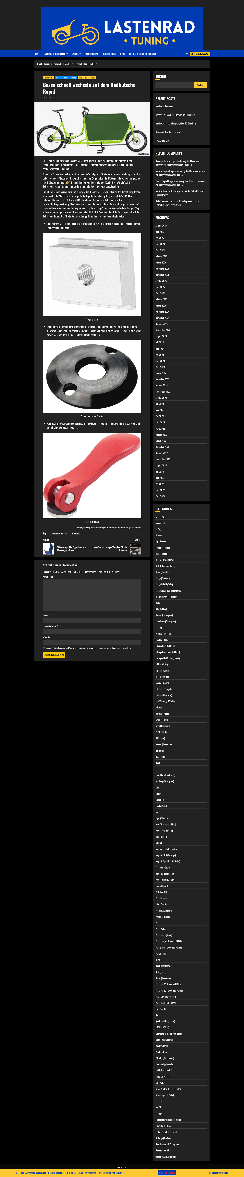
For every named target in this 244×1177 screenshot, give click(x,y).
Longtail (158, 843)
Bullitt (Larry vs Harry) (165, 566)
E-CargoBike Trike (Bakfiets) (167, 652)
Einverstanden (167, 1173)
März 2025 (160, 293)
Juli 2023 (159, 404)
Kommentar (49, 576)
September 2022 (162, 459)
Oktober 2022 (161, 453)
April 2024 (160, 361)
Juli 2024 (159, 342)
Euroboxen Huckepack (164, 106)
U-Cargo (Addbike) (163, 1138)
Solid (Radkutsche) (163, 1070)
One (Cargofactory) (163, 966)
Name (46, 615)
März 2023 (160, 428)
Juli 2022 (159, 471)
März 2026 (160, 250)
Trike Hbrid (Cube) (163, 1126)
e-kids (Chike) (161, 664)
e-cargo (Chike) (162, 640)
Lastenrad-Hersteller (55, 53)
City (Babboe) (161, 609)
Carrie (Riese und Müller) (166, 597)
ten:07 (158, 1107)
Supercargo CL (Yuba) (164, 1095)
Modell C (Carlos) (162, 916)
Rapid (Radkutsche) (87, 77)
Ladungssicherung (56, 533)
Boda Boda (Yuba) (162, 547)
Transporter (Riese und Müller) (168, 1119)
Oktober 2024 (161, 324)
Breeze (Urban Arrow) (164, 560)
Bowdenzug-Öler (162, 140)
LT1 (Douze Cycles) (163, 867)
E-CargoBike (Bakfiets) (165, 646)
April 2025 (160, 287)
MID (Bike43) (161, 892)
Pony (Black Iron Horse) (165, 1003)
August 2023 (161, 398)
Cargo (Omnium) (162, 578)
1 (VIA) (158, 529)
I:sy (156, 769)
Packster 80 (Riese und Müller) (169, 990)
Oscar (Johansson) (163, 978)
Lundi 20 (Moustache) (164, 873)
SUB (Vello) (160, 1083)
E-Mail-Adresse (50, 626)
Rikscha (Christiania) (164, 1058)
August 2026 (161, 225)
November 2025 (162, 274)
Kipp (133, 423)
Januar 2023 (160, 441)
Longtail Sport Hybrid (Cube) (167, 861)
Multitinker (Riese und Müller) (168, 947)
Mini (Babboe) (161, 898)
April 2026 (160, 244)
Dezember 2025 (162, 268)
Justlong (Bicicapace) (164, 781)
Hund (157, 763)
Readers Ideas (91, 53)
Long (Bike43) (161, 836)
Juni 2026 (159, 231)
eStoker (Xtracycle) (163, 689)
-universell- (48, 77)
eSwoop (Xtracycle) (163, 695)
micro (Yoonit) (161, 886)
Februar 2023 (161, 434)
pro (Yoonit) (160, 1009)
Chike (157, 603)
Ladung (75, 53)
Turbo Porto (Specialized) (166, 1132)
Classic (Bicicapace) (164, 615)
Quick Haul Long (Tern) (165, 1021)
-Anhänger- (160, 517)
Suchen (160, 76)
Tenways (159, 1113)
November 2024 (162, 318)
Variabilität (75, 533)
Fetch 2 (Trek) (161, 720)
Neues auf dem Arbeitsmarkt (168, 132)
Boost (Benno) (161, 553)
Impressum (121, 1167)
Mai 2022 (159, 484)
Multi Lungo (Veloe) (163, 935)
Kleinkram (159, 799)
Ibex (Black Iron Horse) (165, 775)
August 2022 (161, 465)
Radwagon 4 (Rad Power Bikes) (168, 1033)
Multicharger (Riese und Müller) (169, 941)
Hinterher (159, 750)
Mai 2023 (159, 416)
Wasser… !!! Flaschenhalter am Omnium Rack (175, 115)
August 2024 (161, 336)
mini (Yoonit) (160, 904)
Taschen (159, 1101)
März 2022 (160, 496)
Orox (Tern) (160, 972)
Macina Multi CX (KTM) (165, 879)
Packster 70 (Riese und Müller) (168, 984)
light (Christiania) (163, 818)
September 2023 (162, 391)
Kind (58, 77)
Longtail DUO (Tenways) (165, 855)
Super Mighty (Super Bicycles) (168, 1089)
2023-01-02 (49, 97)
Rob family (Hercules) (164, 1064)
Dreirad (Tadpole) (163, 633)
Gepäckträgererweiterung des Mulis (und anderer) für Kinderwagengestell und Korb (177, 163)
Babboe (158, 535)
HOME (36, 53)
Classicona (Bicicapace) (165, 621)
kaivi (158, 171)
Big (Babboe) (160, 541)
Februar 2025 (161, 299)
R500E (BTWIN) (162, 1027)
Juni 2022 (159, 477)
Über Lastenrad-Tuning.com (142, 53)
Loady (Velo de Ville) (164, 830)
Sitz (66, 533)
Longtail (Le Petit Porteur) (166, 849)
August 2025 (161, 281)
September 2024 (162, 330)
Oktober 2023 (161, 385)
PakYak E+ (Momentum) (165, 996)
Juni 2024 (159, 348)
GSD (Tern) (160, 738)
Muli (157, 923)
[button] (187, 53)
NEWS (122, 53)
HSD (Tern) (160, 756)
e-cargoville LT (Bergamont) (167, 658)
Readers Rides (109, 53)
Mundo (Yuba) (161, 953)
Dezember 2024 (162, 311)
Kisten (65, 77)
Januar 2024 (160, 373)
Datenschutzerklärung (218, 1172)
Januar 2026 (160, 262)
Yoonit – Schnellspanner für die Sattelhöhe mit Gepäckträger (177, 203)
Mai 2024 (159, 354)
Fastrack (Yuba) (162, 713)
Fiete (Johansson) (162, 726)
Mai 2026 (159, 237)
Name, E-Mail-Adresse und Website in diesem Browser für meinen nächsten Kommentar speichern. (89, 648)
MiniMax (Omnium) (163, 910)
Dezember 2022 (162, 447)
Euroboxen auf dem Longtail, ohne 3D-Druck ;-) (175, 123)
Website (46, 637)
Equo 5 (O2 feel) (162, 676)
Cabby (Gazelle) (161, 572)
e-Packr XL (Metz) (163, 670)
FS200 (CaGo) (161, 732)
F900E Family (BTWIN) (165, 701)
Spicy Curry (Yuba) (163, 1076)
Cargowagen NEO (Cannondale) (168, 590)
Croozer (158, 627)
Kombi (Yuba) (161, 806)
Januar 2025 (160, 305)
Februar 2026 (161, 256)
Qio (156, 1015)
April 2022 (160, 490)
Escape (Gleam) (162, 683)
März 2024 (160, 367)
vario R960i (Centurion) (165, 1156)
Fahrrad (158, 707)
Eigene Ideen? (202, 53)
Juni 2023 (159, 410)
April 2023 (160, 422)
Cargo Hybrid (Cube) (164, 584)
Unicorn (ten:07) (162, 1150)
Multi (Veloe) (160, 929)
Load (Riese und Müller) (165, 824)
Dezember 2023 (162, 379)
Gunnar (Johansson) (163, 744)
